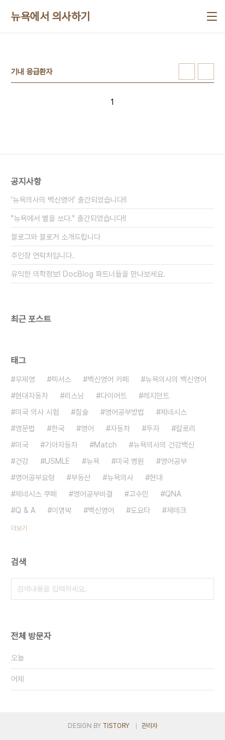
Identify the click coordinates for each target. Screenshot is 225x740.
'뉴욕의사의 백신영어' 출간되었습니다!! (69, 199)
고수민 (139, 494)
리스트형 (206, 71)
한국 (57, 428)
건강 (21, 461)
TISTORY (116, 726)
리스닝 (74, 395)
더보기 (19, 528)
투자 (152, 428)
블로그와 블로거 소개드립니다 (55, 236)
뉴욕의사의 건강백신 (163, 444)
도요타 (140, 510)
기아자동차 (61, 444)
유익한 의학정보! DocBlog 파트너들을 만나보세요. (88, 274)
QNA (173, 494)
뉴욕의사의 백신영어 (175, 379)
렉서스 (61, 379)
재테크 (176, 510)
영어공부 (174, 461)
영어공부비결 (92, 494)
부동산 (81, 477)
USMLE (57, 461)
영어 (87, 428)
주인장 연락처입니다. (42, 255)
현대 (156, 477)
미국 (21, 444)
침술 (81, 412)
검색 (203, 588)
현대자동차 (31, 395)
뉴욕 (92, 461)
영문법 (25, 428)
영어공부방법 (124, 412)
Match (105, 444)
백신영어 (101, 510)
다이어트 (113, 395)
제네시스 (174, 412)
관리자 (149, 726)
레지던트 (156, 395)
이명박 (62, 510)
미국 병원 (130, 461)
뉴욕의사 (120, 477)
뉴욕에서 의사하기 (51, 16)
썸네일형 (187, 71)
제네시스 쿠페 (36, 494)
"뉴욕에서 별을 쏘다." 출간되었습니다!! (68, 218)
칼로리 (186, 428)
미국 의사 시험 (37, 412)
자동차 (120, 428)
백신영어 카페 (108, 379)
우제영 (25, 379)
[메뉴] (212, 16)
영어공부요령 (35, 477)
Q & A (25, 510)
